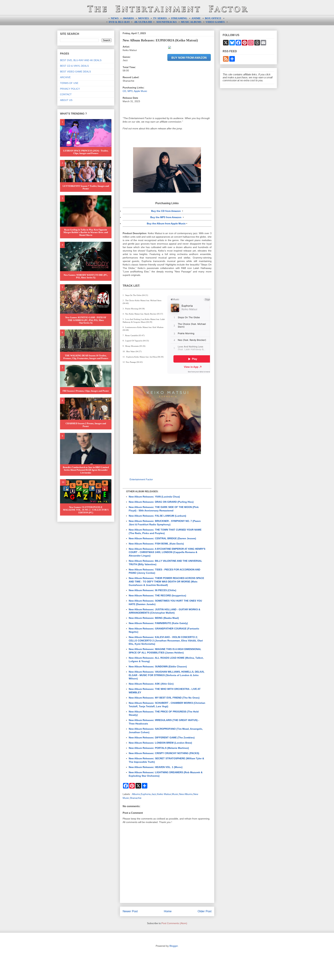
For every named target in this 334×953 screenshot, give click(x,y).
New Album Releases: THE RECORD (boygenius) (157, 595)
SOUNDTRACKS (166, 22)
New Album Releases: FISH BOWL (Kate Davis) (156, 543)
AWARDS (128, 18)
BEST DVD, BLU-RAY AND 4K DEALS (80, 60)
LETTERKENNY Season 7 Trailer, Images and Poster (86, 187)
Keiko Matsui (164, 794)
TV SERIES (160, 18)
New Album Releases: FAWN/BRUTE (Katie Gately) (158, 623)
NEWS (114, 18)
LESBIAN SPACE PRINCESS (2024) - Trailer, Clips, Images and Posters (85, 152)
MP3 (130, 91)
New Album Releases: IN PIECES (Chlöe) (152, 590)
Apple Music (140, 91)
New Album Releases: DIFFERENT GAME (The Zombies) (162, 737)
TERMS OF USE (69, 83)
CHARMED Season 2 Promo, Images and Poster (86, 425)
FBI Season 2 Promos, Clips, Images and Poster (86, 391)
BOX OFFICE (213, 18)
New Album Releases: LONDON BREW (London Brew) (160, 742)
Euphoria (146, 794)
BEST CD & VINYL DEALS (74, 65)
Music (175, 794)
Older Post (205, 911)
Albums (136, 794)
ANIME (196, 18)
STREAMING (179, 18)
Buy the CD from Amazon (166, 211)
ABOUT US (66, 100)
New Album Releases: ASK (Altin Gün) (151, 683)
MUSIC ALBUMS (191, 22)
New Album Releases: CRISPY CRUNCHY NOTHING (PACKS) (164, 753)
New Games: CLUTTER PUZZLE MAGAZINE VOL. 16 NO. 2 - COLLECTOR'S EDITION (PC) (86, 510)
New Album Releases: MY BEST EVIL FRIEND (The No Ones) (164, 697)
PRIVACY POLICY (70, 88)
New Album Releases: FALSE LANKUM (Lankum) (157, 515)
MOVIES (143, 18)
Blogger (173, 945)
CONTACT (66, 94)
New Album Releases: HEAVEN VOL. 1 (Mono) (155, 767)
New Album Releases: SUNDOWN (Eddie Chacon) (158, 666)
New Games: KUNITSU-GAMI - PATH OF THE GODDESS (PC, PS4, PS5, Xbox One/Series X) (85, 320)
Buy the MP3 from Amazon (165, 217)
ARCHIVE (65, 77)
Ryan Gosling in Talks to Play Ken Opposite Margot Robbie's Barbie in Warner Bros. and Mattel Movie (85, 232)
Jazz (153, 794)
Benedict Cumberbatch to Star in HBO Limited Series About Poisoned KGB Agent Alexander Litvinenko (86, 470)
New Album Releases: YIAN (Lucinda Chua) (154, 496)
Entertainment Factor (141, 479)
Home (168, 911)
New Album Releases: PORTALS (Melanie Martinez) (159, 748)
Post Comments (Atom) (174, 923)
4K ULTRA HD (143, 22)
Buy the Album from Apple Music (166, 223)
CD (124, 91)
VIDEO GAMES (215, 22)
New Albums (186, 794)
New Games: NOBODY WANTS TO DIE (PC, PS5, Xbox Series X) (86, 276)
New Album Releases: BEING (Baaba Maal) (154, 618)
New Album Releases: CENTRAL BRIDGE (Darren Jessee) (162, 538)
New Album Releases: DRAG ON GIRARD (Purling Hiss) (161, 501)
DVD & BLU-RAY (119, 22)
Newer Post (130, 911)
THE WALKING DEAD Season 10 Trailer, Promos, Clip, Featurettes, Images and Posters (85, 357)
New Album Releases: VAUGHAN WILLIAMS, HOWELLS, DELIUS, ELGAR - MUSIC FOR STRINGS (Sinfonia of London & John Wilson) (166, 675)
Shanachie (135, 798)
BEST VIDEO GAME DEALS (75, 71)
